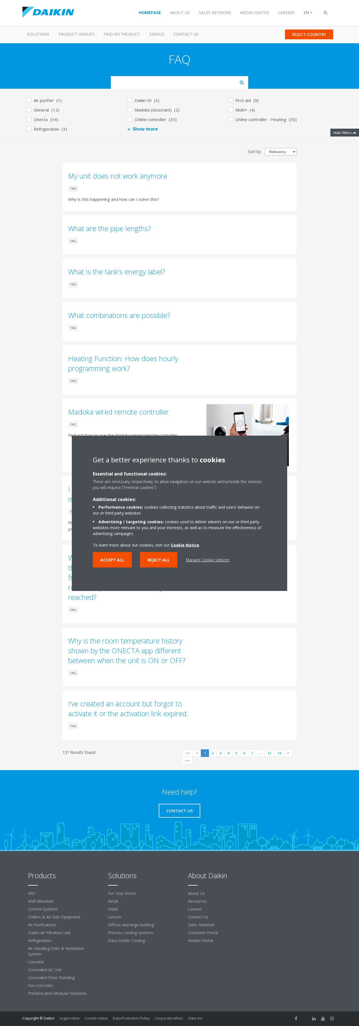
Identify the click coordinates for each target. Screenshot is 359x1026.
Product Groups (76, 34)
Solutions (38, 34)
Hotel (113, 909)
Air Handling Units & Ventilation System (56, 951)
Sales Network (201, 924)
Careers (195, 909)
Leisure (114, 917)
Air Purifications (42, 924)
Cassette (36, 961)
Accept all (112, 559)
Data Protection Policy (131, 1018)
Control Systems (43, 909)
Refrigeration (40, 940)
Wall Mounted (40, 901)
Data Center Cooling (126, 940)
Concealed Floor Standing (51, 977)
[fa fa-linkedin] (314, 1018)
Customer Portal (203, 932)
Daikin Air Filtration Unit (49, 932)
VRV (31, 893)
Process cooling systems (130, 932)
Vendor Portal (200, 940)
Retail (113, 901)
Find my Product (121, 34)
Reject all (159, 559)
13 (269, 753)
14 (279, 753)
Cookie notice (96, 1018)
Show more (145, 129)
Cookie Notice (185, 544)
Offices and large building (131, 924)
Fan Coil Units (40, 985)
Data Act (195, 1018)
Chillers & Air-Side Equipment (54, 917)
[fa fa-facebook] (296, 1018)
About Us (196, 893)
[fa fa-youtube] (323, 1018)
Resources (197, 901)
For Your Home (122, 893)
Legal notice (69, 1018)
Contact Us (185, 34)
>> (187, 760)
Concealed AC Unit (45, 969)
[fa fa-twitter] (305, 1018)
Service (156, 34)
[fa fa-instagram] (332, 1018)
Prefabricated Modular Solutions (57, 993)
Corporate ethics (169, 1018)
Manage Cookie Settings (207, 559)
